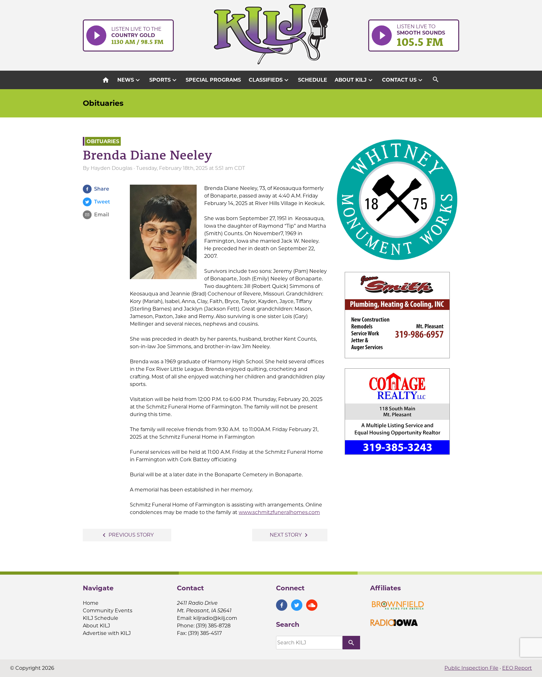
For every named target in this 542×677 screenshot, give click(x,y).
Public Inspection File (471, 668)
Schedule (312, 80)
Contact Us (403, 80)
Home (90, 603)
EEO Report (517, 668)
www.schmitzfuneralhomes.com (279, 512)
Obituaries (103, 103)
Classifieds (269, 80)
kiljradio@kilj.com (215, 618)
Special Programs (213, 80)
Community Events (107, 611)
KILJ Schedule (100, 618)
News (129, 80)
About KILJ (354, 80)
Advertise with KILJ (107, 633)
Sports (163, 80)
